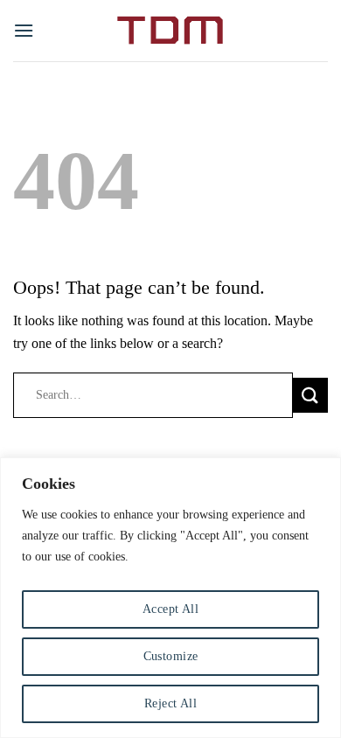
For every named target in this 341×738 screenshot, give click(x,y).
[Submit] (310, 395)
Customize (170, 656)
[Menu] (23, 30)
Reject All (170, 703)
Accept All (170, 609)
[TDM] (171, 30)
